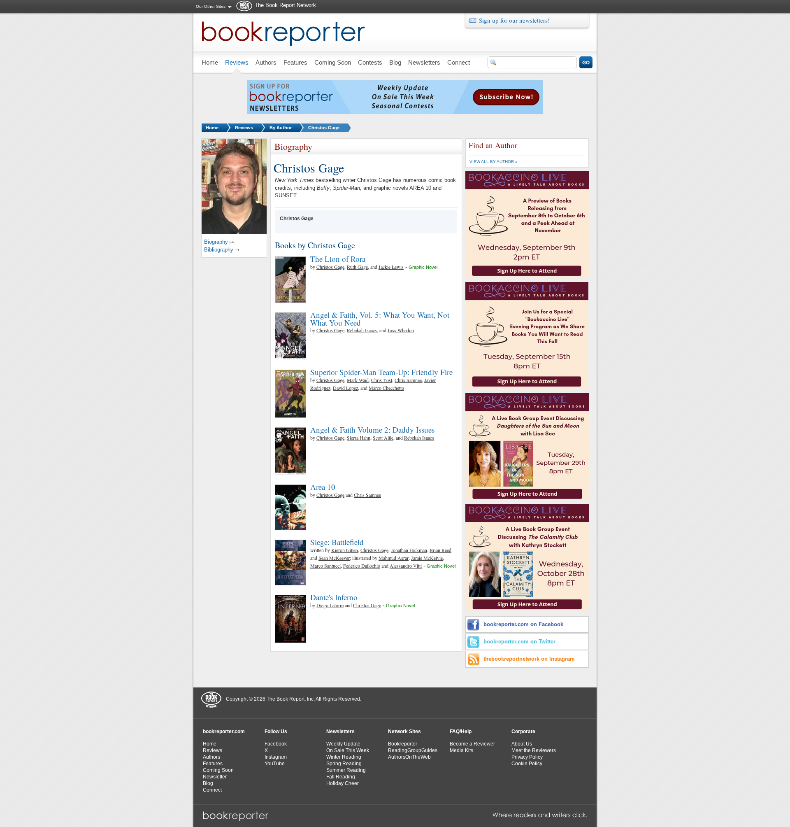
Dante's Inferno (334, 597)
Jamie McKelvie (427, 557)
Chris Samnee (408, 380)
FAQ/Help (461, 731)
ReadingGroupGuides (412, 750)
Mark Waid (358, 380)
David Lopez (345, 387)
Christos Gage (323, 127)
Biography (216, 242)
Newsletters (340, 731)
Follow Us (276, 731)
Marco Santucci (325, 565)
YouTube (275, 763)
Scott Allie (383, 437)
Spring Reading (344, 763)
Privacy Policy (527, 757)
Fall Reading (340, 776)
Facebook (276, 743)
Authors (211, 757)
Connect (212, 789)
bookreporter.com (224, 731)
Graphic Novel (423, 267)
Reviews (244, 127)
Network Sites (404, 731)
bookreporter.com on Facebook (523, 624)
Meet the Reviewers (533, 750)
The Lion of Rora (337, 259)
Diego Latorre (330, 605)
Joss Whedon (401, 330)
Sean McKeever (334, 557)
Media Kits (461, 750)
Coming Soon (218, 770)
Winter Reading (343, 757)
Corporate (523, 731)
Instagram (276, 757)
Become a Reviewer (472, 743)
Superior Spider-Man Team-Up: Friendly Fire (381, 372)
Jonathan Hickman (409, 550)
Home (212, 127)
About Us (521, 743)
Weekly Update (343, 743)
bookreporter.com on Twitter (519, 641)
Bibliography (218, 250)
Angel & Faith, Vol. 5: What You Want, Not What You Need (379, 318)
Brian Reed (440, 550)
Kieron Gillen (344, 550)
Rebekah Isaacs (362, 330)
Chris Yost (381, 380)
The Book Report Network (285, 5)
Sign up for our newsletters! (514, 20)
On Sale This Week (347, 750)
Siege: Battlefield (337, 542)
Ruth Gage (357, 266)
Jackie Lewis (391, 266)
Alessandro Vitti (406, 565)
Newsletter (215, 776)
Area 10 (322, 487)
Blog (208, 783)
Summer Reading (346, 770)
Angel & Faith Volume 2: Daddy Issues (372, 429)
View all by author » (493, 161)
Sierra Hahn (358, 437)
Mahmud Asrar (394, 557)
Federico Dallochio (361, 565)
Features (213, 763)
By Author (281, 127)
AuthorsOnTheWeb (409, 757)
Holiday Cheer (342, 783)
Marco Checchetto (386, 387)
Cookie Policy (526, 763)
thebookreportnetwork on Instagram (529, 659)
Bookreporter (402, 743)
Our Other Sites (210, 6)
